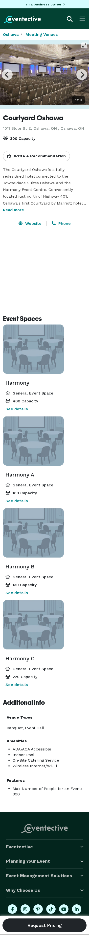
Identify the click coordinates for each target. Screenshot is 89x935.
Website (33, 223)
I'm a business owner (43, 4)
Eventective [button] (19, 846)
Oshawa (11, 34)
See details (16, 409)
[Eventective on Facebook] (12, 909)
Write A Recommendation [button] (39, 156)
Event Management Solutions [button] (39, 875)
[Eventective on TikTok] (51, 909)
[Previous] (7, 74)
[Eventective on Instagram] (25, 909)
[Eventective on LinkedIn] (76, 909)
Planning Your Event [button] (28, 861)
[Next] (81, 74)
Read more (13, 210)
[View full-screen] (84, 45)
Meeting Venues (41, 34)
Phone (64, 223)
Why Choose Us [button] (23, 890)
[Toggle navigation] (82, 18)
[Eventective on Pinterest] (38, 909)
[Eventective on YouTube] (63, 909)
